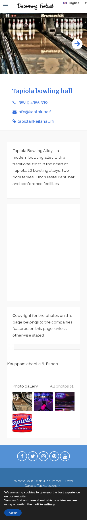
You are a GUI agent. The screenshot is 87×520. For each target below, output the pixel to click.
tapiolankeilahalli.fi (35, 121)
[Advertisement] (43, 252)
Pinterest (54, 457)
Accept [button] (13, 512)
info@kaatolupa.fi (35, 111)
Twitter (32, 457)
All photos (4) (62, 386)
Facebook (22, 457)
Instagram (43, 457)
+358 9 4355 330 (32, 102)
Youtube (64, 457)
